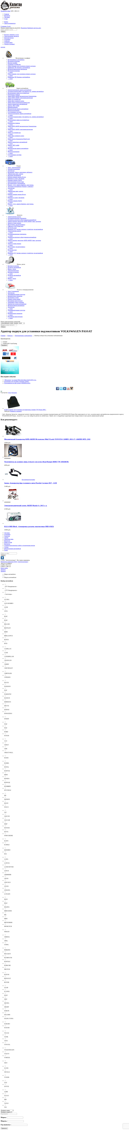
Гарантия (7, 536)
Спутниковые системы (14, 112)
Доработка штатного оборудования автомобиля (22, 220)
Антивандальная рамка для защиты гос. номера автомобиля (26, 91)
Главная (6, 14)
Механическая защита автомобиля (18, 109)
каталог (3, 47)
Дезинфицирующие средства (16, 294)
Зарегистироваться (9, 23)
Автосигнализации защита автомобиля (19, 90)
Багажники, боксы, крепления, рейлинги (20, 172)
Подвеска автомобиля (14, 267)
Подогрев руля (12, 228)
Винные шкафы (12, 63)
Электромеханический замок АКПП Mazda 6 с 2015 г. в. (25, 505)
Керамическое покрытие (15, 296)
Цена (9, 392)
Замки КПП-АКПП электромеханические (20, 98)
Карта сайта (4, 568)
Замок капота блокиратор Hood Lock (19, 102)
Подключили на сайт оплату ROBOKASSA (17, 383)
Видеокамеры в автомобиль (16, 59)
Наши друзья (8, 542)
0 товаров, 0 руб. (6, 26)
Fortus (6, 550)
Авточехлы (11, 170)
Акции (6, 537)
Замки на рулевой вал (14, 99)
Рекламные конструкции (15, 301)
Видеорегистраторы (14, 61)
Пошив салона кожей (14, 299)
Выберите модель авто (34, 28)
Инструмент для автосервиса (16, 224)
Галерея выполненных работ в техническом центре (19, 545)
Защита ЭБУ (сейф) (13, 105)
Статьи (6, 547)
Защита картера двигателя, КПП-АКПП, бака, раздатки (24, 221)
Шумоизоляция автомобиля (16, 305)
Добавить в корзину (16, 411)
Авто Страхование (13, 291)
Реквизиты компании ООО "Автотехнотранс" (14, 561)
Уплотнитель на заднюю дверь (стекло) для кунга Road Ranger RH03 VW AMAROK (36, 462)
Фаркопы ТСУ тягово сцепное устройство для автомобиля (25, 229)
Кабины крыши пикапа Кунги (17, 177)
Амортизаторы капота (14, 216)
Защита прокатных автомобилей (17, 104)
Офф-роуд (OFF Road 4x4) (15, 226)
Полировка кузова (13, 297)
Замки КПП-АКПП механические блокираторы (22, 96)
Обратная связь (8, 539)
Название (14, 392)
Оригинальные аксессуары (16, 182)
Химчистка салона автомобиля (17, 304)
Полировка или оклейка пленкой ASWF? (16, 381)
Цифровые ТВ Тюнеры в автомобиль (19, 67)
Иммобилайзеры (13, 107)
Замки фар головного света (16, 101)
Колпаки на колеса (13, 266)
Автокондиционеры (14, 169)
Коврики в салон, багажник (16, 178)
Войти (6, 22)
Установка (7, 534)
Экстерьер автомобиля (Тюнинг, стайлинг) (20, 186)
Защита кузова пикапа (14, 223)
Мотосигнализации (13, 110)
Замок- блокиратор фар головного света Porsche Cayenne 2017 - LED (30, 483)
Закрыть (3, 569)
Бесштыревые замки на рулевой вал (18, 93)
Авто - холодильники (14, 167)
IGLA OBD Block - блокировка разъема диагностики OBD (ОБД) (29, 526)
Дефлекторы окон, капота (15, 174)
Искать (3, 31)
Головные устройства (14, 64)
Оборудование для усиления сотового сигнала (22, 66)
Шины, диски (12, 269)
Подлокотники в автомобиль (16, 183)
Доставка (7, 17)
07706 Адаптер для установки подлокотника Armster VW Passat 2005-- (25, 409)
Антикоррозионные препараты (17, 218)
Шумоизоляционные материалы (17, 69)
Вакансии (7, 540)
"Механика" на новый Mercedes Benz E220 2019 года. (20, 380)
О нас (6, 19)
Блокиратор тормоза (14, 94)
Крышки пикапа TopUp (15, 180)
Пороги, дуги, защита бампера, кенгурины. (21, 185)
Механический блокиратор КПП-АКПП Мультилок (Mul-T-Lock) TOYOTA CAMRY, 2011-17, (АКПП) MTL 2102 (47, 439)
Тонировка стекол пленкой (16, 302)
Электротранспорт (13, 270)
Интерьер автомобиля (14, 175)
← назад (10, 72)
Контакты (7, 15)
